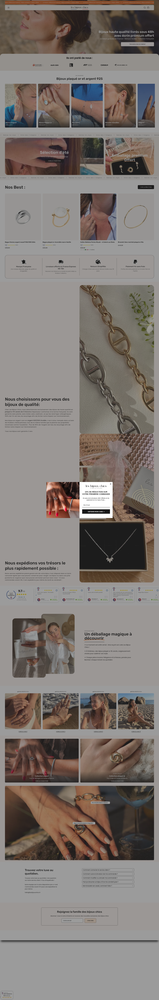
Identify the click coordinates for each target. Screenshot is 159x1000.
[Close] (111, 484)
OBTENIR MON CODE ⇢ (96, 511)
